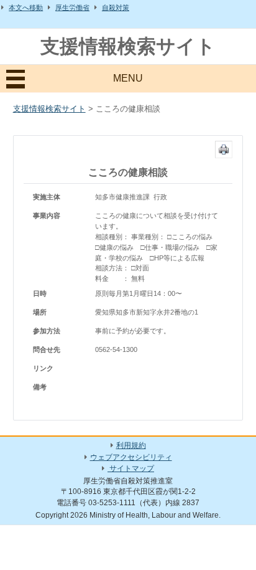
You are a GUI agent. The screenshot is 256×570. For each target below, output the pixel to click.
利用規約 (131, 445)
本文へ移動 (26, 7)
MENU (128, 78)
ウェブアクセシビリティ (131, 457)
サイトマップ (130, 468)
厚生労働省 (72, 7)
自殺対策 (115, 7)
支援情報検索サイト (128, 46)
